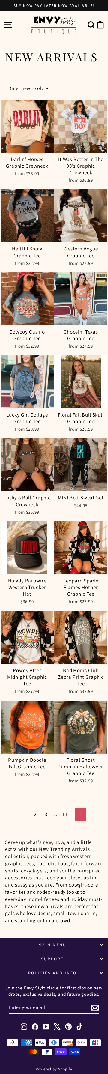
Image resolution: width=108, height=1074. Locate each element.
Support (52, 959)
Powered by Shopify (54, 1069)
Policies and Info (52, 973)
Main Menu (52, 944)
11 (65, 814)
